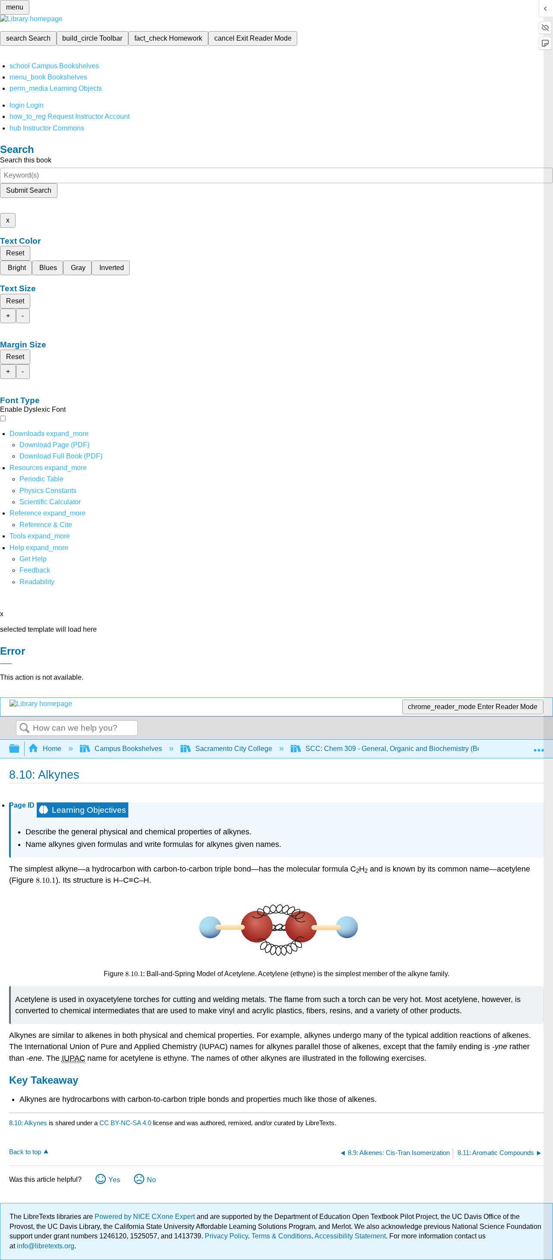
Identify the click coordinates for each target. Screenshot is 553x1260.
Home (52, 748)
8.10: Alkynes (28, 1122)
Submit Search (28, 190)
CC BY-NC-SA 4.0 (125, 1122)
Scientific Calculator (50, 502)
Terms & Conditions (281, 1236)
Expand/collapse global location (539, 746)
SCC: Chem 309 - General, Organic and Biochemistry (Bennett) (402, 748)
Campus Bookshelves (128, 748)
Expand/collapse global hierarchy (19, 749)
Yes (114, 1180)
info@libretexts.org (44, 1246)
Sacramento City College (234, 748)
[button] (34, 570)
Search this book (25, 160)
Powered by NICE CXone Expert (146, 1216)
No (151, 1180)
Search (24, 728)
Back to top (25, 1151)
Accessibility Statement (350, 1236)
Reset (15, 253)
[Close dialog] (6, 663)
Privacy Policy (226, 1236)
